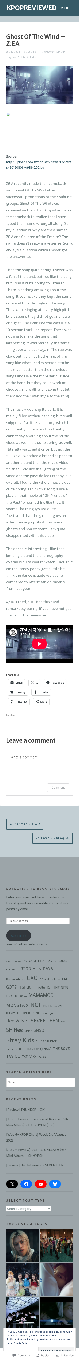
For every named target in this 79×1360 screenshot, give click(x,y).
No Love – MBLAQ (49, 838)
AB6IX (9, 961)
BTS (37, 968)
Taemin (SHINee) (15, 1049)
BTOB (25, 968)
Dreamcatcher (15, 979)
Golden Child (59, 979)
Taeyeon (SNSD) (38, 1048)
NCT (36, 1004)
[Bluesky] (55, 1184)
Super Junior (46, 1040)
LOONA (23, 996)
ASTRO (28, 961)
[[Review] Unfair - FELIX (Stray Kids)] (22, 1245)
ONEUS (27, 1013)
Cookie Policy (21, 1342)
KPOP (60, 52)
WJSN (42, 1056)
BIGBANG (61, 961)
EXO (32, 977)
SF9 (63, 1021)
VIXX (32, 1056)
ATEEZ (39, 961)
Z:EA (21, 57)
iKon (49, 987)
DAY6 (48, 968)
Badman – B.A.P (27, 823)
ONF (36, 1013)
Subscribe (18, 936)
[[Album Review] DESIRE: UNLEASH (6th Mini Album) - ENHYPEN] (22, 1313)
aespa (18, 961)
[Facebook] (26, 1184)
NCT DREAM (52, 1006)
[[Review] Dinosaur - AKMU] (56, 1313)
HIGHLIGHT (27, 987)
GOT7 (11, 986)
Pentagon (48, 1013)
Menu (66, 8)
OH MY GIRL (13, 1013)
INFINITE (61, 987)
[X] (12, 1184)
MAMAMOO (41, 995)
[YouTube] (41, 1184)
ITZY (9, 996)
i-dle (41, 987)
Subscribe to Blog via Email (38, 889)
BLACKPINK (12, 969)
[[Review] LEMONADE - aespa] (22, 1279)
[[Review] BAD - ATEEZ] (56, 1245)
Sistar (28, 1030)
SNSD (38, 1030)
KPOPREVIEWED (32, 8)
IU (16, 996)
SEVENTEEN (45, 1020)
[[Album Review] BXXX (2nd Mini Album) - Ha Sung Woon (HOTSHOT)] (56, 1279)
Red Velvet (17, 1021)
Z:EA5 (32, 57)
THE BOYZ (61, 1048)
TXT (25, 1056)
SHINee (14, 1029)
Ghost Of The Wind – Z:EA (35, 40)
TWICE (13, 1056)
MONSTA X (17, 1005)
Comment (58, 787)
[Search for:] (40, 1082)
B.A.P (49, 961)
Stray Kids (20, 1040)
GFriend (44, 979)
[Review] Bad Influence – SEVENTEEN (35, 1165)
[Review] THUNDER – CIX (25, 1109)
